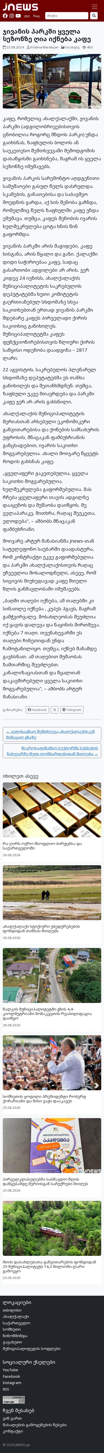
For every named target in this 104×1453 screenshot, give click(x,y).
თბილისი (12, 1310)
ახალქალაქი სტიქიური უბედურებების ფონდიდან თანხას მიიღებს (41, 928)
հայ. (36, 16)
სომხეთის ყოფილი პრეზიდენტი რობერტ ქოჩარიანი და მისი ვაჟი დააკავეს (44, 1098)
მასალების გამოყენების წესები (35, 1424)
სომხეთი (12, 1329)
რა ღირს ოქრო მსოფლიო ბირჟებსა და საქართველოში (42, 845)
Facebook (39, 709)
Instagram (12, 1382)
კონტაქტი (13, 1430)
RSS (6, 1389)
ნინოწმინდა (15, 1335)
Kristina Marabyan (44, 47)
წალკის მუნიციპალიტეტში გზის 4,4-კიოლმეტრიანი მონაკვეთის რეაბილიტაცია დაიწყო (47, 1013)
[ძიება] (94, 15)
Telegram (73, 709)
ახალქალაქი (16, 1316)
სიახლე (73, 47)
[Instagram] (12, 16)
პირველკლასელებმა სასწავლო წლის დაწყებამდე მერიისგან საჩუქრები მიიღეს (45, 1181)
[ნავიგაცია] (94, 6)
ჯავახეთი (12, 1341)
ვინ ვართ (12, 1418)
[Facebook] (5, 16)
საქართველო (16, 1322)
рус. (27, 16)
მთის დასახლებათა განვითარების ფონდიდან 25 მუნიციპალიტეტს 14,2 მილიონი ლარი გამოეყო (49, 1266)
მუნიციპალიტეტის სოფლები (32, 1348)
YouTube (10, 1369)
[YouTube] (18, 16)
